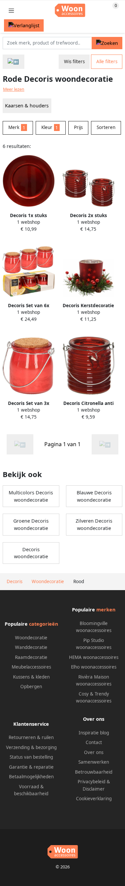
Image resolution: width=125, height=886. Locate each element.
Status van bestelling (31, 757)
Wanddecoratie (31, 647)
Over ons (93, 752)
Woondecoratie (31, 638)
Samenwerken (93, 762)
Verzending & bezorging (31, 747)
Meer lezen (13, 89)
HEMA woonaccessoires (93, 657)
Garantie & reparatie (31, 767)
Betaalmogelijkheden (31, 777)
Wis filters (74, 61)
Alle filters (106, 61)
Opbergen (31, 687)
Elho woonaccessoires (93, 667)
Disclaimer (94, 789)
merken (105, 609)
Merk (16, 127)
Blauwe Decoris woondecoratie (94, 496)
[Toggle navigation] (11, 10)
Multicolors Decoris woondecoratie (31, 496)
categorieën (43, 624)
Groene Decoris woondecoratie (31, 524)
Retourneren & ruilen (31, 737)
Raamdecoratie (31, 657)
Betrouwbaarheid (93, 772)
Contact (94, 742)
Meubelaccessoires (31, 667)
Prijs (78, 127)
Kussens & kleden (31, 677)
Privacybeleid (91, 782)
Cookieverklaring (94, 799)
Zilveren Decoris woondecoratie (94, 524)
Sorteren (106, 127)
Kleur (49, 127)
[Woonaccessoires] (13, 62)
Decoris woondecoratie (31, 553)
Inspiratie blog (94, 733)
